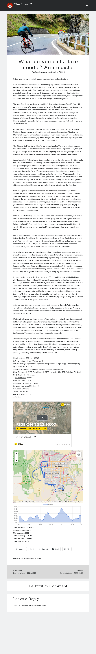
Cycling (38, 558)
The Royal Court (26, 4)
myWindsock (20, 377)
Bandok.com (58, 369)
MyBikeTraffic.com (24, 366)
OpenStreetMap (30, 502)
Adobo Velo (29, 558)
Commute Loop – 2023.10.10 (71, 573)
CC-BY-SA (68, 502)
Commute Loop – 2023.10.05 (24, 573)
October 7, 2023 (58, 72)
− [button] (16, 456)
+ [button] (16, 453)
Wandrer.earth (37, 361)
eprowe (45, 72)
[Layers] (78, 454)
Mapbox (80, 502)
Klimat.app (31, 375)
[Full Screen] (16, 460)
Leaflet (19, 502)
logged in (27, 605)
